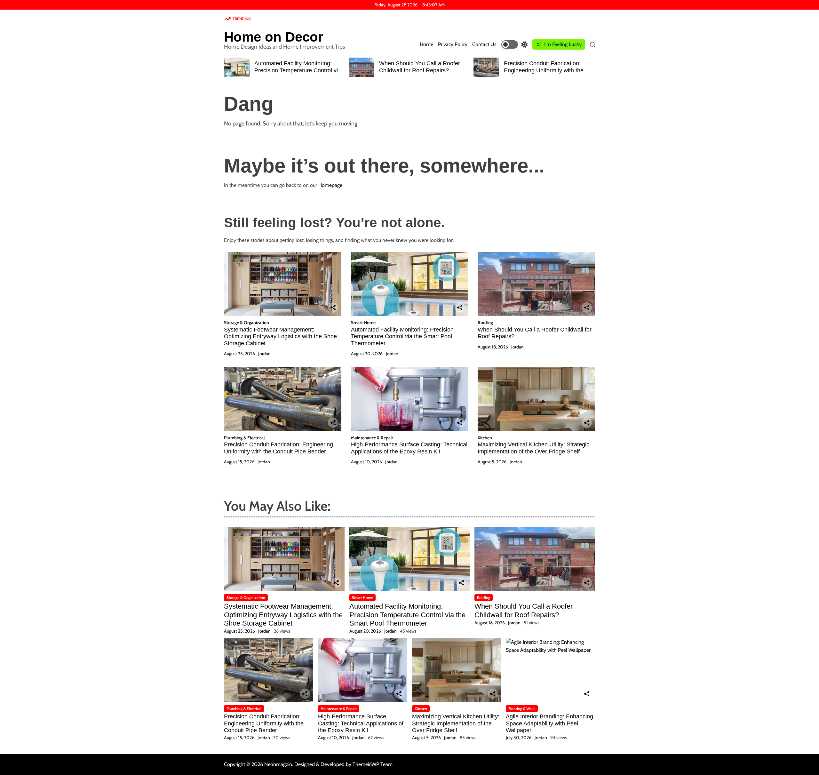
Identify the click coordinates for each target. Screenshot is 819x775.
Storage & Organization (246, 322)
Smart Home (363, 322)
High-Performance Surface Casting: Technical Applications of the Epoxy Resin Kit (409, 448)
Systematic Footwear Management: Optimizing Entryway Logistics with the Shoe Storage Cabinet (280, 336)
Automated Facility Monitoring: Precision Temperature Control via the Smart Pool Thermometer (297, 70)
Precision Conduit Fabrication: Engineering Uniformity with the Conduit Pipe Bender (544, 70)
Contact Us (484, 44)
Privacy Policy (452, 44)
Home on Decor (273, 37)
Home (426, 44)
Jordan (264, 353)
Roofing (485, 322)
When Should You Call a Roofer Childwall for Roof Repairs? (419, 67)
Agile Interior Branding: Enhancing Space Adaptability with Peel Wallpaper (549, 723)
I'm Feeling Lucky (563, 44)
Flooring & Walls (521, 708)
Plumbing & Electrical (244, 438)
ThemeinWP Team (373, 764)
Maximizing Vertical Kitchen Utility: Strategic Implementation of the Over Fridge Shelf (533, 448)
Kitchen (485, 438)
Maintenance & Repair (372, 438)
